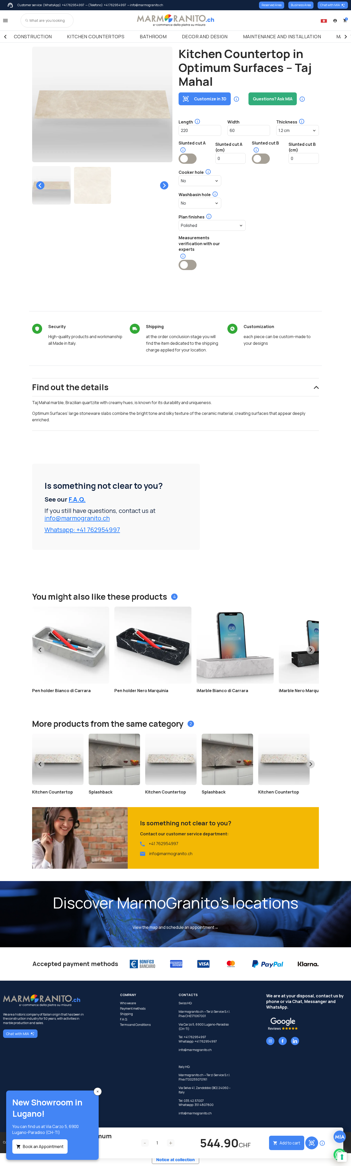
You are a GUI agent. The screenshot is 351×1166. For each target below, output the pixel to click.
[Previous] (5, 37)
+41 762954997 (73, 5)
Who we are (128, 1003)
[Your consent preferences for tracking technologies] (342, 1157)
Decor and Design (205, 36)
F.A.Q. (77, 499)
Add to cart (290, 1143)
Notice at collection (175, 1159)
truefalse (188, 159)
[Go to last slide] (40, 185)
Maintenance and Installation (282, 36)
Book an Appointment (43, 1146)
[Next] (346, 37)
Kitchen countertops (95, 36)
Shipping (126, 1014)
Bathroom (153, 36)
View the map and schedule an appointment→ (175, 927)
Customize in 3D (210, 99)
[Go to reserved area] (335, 20)
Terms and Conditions (135, 1025)
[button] (51, 185)
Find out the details (70, 387)
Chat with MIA (330, 5)
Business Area (301, 5)
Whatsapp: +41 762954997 (82, 529)
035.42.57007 (194, 1100)
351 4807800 (204, 1105)
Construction (33, 36)
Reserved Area (272, 5)
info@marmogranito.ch (77, 518)
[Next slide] (164, 185)
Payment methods (132, 1009)
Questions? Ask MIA (272, 99)
